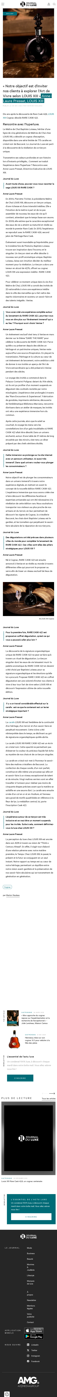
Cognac (7, 887)
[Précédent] (45, 1093)
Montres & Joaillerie (30, 1267)
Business (31, 1253)
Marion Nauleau (35, 106)
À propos (30, 1293)
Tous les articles (49, 1098)
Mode (29, 1247)
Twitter (34, 1350)
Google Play (34, 1336)
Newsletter (31, 1300)
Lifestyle (30, 1275)
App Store (34, 1330)
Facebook (35, 1361)
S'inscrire (20, 1078)
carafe (12, 722)
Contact (30, 1322)
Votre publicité (30, 1315)
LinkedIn (35, 1344)
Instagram (35, 1355)
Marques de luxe (30, 1282)
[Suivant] (52, 1093)
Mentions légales (31, 1307)
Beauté (30, 1258)
